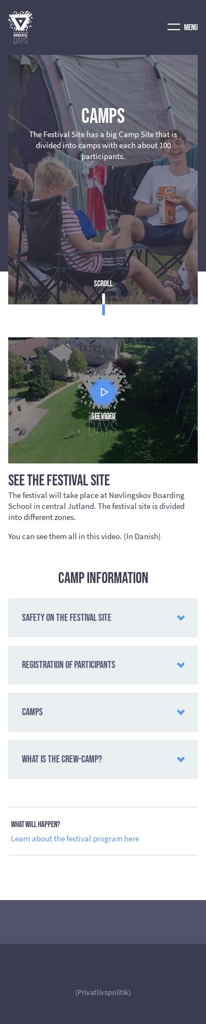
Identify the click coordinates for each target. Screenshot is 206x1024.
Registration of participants (68, 665)
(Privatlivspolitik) (103, 992)
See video (103, 416)
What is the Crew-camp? (62, 759)
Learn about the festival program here (75, 838)
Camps (32, 712)
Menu (190, 27)
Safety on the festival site (67, 618)
